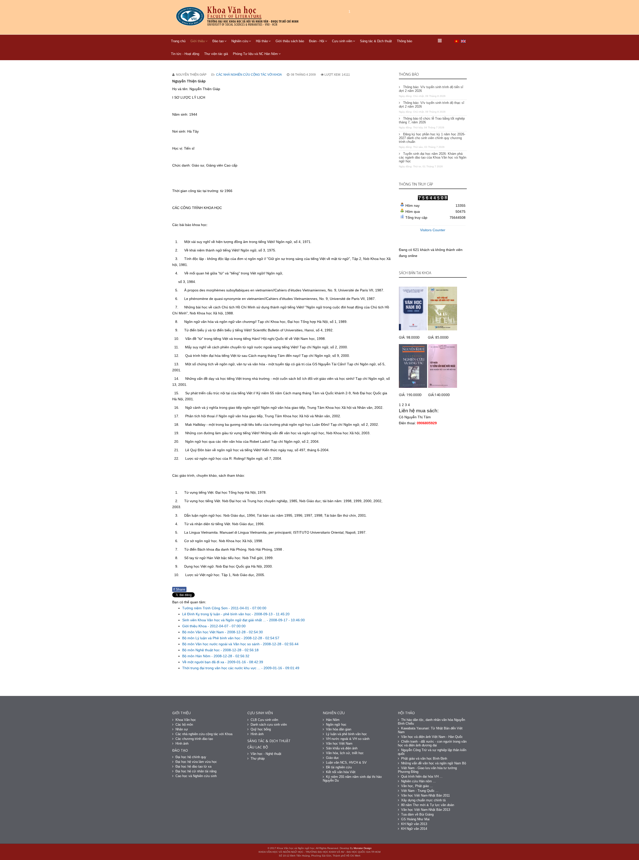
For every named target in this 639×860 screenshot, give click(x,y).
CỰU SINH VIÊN (260, 712)
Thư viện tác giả (216, 54)
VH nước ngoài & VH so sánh (347, 739)
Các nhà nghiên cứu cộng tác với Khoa (249, 74)
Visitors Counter (432, 230)
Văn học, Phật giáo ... (417, 786)
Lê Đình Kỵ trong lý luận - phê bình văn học (217, 614)
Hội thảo (262, 41)
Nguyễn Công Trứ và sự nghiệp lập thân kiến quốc (432, 752)
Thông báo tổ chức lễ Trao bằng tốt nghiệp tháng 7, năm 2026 (432, 120)
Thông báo (404, 41)
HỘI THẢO (406, 712)
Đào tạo (218, 41)
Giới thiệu (197, 41)
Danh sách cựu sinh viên (269, 724)
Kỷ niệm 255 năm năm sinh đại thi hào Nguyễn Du (352, 778)
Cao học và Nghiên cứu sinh (196, 776)
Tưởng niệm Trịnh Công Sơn (205, 608)
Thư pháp (258, 758)
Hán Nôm (332, 720)
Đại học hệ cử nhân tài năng (195, 771)
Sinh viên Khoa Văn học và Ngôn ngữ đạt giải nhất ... (224, 620)
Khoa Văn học (185, 720)
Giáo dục (332, 758)
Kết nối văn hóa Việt (340, 772)
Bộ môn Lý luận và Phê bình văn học (211, 638)
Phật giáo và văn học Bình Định (424, 758)
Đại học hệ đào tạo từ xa (193, 766)
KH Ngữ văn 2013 (414, 824)
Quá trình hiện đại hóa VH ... (422, 776)
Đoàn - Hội (316, 41)
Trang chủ (178, 41)
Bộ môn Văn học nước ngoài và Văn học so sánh (221, 644)
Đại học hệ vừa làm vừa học (196, 762)
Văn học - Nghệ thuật (266, 754)
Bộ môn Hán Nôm (196, 656)
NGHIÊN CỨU (334, 712)
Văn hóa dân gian (338, 729)
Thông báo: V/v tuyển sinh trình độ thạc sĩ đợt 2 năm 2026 (431, 104)
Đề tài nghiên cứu (339, 767)
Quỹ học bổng (261, 729)
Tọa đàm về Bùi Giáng (417, 814)
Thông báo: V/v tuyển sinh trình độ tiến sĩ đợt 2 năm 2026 (431, 89)
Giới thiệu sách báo (290, 41)
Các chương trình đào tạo (194, 739)
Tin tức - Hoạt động (185, 54)
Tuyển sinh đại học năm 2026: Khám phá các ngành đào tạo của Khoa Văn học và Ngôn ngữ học (432, 157)
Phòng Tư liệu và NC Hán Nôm (255, 54)
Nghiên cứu (239, 41)
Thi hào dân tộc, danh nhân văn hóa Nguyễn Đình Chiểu (431, 721)
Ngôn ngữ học (336, 724)
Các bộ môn (184, 724)
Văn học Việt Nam (339, 743)
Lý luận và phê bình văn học (346, 734)
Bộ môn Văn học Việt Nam (203, 632)
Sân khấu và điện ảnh (341, 748)
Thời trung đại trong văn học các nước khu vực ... (221, 668)
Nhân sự (181, 729)
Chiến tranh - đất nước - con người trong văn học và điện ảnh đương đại (432, 743)
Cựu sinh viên (342, 41)
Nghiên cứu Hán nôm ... (418, 781)
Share (179, 589)
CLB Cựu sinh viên (264, 720)
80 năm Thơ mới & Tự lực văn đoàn (427, 805)
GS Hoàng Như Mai (415, 819)
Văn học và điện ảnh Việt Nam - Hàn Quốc (432, 737)
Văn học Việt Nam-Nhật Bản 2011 (425, 795)
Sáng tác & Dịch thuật (376, 41)
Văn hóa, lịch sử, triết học (345, 753)
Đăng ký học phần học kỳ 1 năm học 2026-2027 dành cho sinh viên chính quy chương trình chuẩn (432, 138)
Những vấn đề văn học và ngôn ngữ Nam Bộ (433, 763)
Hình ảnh (181, 743)
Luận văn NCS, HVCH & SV (346, 762)
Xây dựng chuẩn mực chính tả (423, 800)
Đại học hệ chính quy (190, 757)
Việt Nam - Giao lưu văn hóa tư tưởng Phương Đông (427, 770)
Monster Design (363, 848)
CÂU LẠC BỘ (257, 747)
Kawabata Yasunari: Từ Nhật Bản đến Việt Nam (430, 730)
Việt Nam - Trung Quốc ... (420, 791)
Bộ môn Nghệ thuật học (201, 650)
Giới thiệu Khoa (195, 626)
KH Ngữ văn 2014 (414, 829)
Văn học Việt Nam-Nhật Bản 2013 (425, 810)
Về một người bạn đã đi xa (203, 662)
